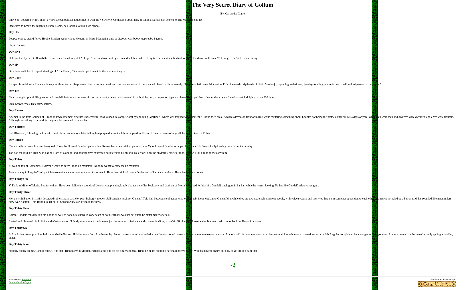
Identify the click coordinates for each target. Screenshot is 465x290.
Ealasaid (26, 279)
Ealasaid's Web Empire (20, 282)
